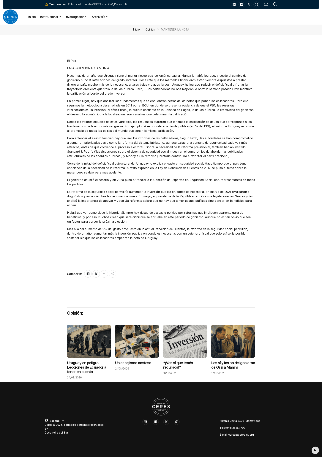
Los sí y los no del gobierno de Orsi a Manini (233, 365)
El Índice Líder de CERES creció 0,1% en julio (98, 4)
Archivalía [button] (98, 17)
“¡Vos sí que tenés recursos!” (178, 365)
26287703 (238, 427)
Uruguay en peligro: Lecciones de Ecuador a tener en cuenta (86, 367)
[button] (275, 4)
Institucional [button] (49, 17)
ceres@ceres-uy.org (241, 434)
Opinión (150, 29)
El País (72, 61)
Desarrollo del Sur (56, 432)
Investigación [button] (74, 17)
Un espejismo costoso (133, 363)
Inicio (32, 17)
